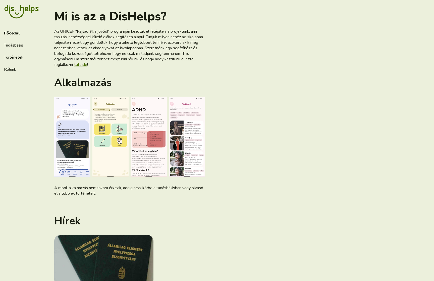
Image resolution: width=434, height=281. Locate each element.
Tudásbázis (13, 45)
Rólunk (10, 69)
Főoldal (12, 33)
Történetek (13, 57)
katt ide (80, 64)
